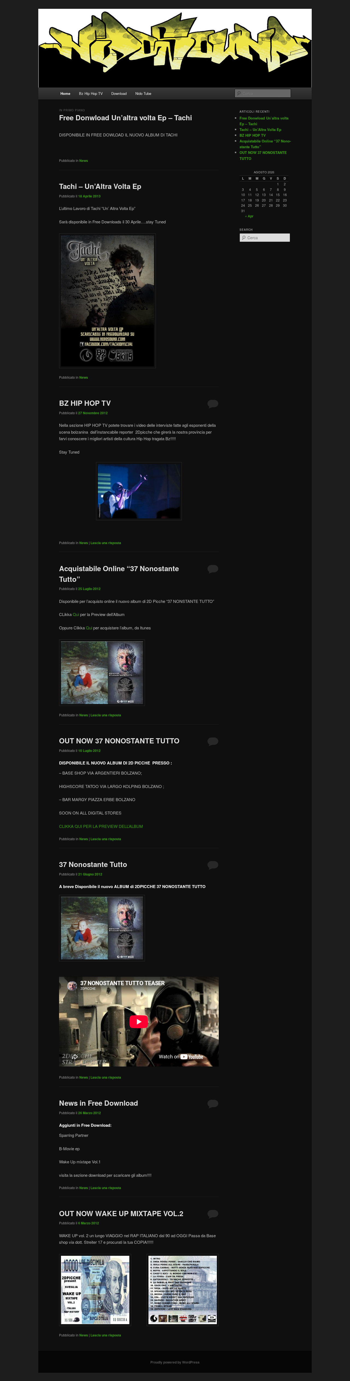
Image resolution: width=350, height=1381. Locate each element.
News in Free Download (98, 1103)
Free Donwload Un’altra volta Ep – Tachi (125, 117)
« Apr (249, 216)
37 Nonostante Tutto (93, 864)
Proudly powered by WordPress (175, 1362)
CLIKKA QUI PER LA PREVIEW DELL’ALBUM (101, 826)
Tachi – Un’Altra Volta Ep (100, 186)
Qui (76, 614)
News (83, 160)
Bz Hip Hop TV (91, 93)
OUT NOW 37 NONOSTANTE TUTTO (119, 740)
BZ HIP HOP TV (85, 403)
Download (119, 93)
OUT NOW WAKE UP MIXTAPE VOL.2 (121, 1213)
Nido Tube (143, 93)
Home (65, 93)
